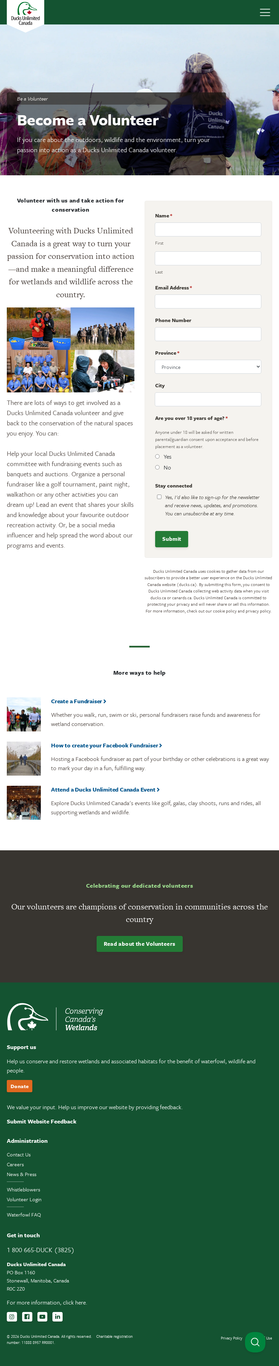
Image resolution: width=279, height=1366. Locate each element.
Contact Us (19, 1154)
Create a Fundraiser (76, 701)
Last (159, 271)
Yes (167, 456)
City (160, 385)
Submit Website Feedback (42, 1121)
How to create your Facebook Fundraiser (104, 745)
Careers (15, 1164)
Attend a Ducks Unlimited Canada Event (103, 789)
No (167, 467)
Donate (20, 1086)
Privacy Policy (231, 1338)
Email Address (173, 287)
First (159, 243)
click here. (75, 1302)
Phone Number (173, 320)
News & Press (21, 1174)
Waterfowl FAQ (24, 1214)
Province (167, 352)
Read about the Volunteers (140, 944)
